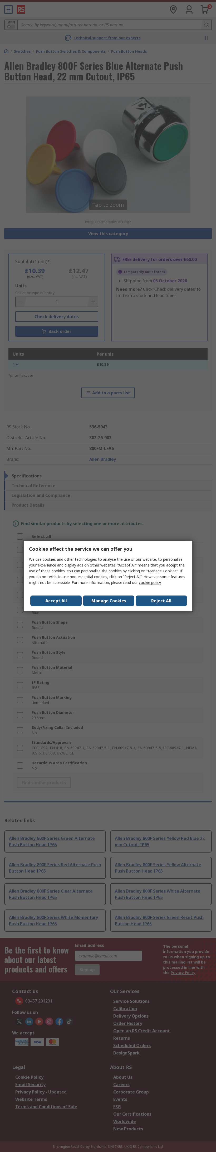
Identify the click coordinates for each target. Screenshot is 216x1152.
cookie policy (150, 582)
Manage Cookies (108, 601)
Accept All (56, 601)
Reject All (161, 601)
